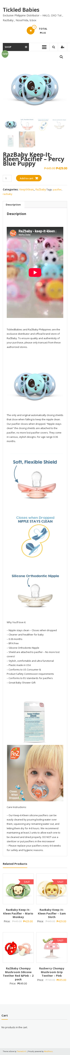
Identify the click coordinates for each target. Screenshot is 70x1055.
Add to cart (26, 178)
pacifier (57, 189)
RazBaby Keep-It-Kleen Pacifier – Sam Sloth (52, 913)
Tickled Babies (21, 9)
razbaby (7, 194)
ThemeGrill (21, 1051)
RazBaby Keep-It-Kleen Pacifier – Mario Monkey (18, 913)
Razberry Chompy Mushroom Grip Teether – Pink (51, 971)
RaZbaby (40, 189)
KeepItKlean (26, 189)
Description (13, 204)
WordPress (48, 1051)
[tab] (13, 204)
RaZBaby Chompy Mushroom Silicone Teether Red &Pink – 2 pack (18, 973)
